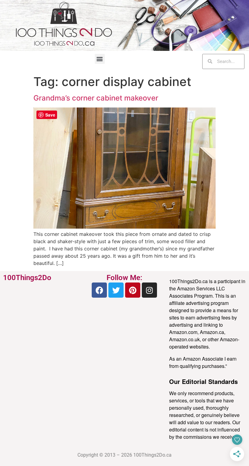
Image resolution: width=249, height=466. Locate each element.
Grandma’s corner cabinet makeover (95, 98)
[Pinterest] (132, 290)
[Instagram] (149, 290)
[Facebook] (99, 290)
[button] (100, 59)
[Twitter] (116, 290)
